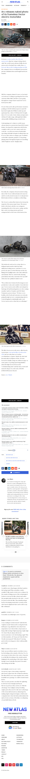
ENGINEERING (9, 5)
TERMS (3, 750)
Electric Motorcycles (12, 457)
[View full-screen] (28, 30)
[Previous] (3, 535)
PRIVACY (3, 752)
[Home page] (15, 2)
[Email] (17, 24)
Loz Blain (10, 479)
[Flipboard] (14, 24)
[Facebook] (2, 24)
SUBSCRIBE (4, 737)
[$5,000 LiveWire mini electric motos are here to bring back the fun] (15, 528)
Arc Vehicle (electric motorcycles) (15, 460)
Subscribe (15, 722)
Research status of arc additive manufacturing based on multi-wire (15, 423)
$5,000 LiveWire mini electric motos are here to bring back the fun (15, 538)
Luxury (8, 463)
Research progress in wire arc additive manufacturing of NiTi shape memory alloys (14, 429)
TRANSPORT (24, 5)
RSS (2, 756)
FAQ (2, 758)
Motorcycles (4, 9)
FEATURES (3, 743)
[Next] (26, 535)
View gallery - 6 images (15, 55)
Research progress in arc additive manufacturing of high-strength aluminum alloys (14, 442)
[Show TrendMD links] (27, 450)
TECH (2, 5)
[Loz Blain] (3, 480)
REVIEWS (3, 745)
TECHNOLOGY (19, 739)
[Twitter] (5, 24)
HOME (3, 735)
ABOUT (3, 739)
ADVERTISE (4, 748)
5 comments (16, 472)
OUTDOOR (16, 5)
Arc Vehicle (9, 375)
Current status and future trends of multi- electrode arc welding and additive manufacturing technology (15, 408)
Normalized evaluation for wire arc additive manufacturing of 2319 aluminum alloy (14, 435)
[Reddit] (11, 24)
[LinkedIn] (8, 24)
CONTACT (3, 754)
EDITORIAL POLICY (5, 741)
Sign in (5, 571)
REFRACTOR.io (20, 743)
